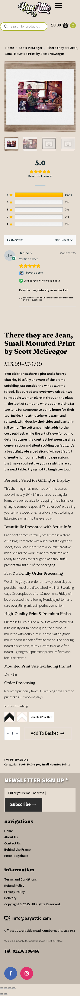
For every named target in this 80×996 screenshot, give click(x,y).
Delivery (10, 898)
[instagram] (26, 973)
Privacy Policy (14, 891)
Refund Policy (14, 885)
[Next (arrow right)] (5, 994)
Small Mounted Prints (55, 765)
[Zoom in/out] (1, 988)
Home (9, 47)
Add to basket (44, 733)
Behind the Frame (17, 849)
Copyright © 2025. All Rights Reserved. (32, 904)
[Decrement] (7, 733)
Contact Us (12, 843)
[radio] (9, 717)
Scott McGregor (30, 47)
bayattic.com (34, 273)
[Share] (10, 988)
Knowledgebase (16, 855)
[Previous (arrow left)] (1, 994)
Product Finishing (16, 706)
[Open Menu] (58, 5)
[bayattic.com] (22, 273)
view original (49, 281)
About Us (11, 837)
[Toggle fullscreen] (5, 988)
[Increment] (17, 733)
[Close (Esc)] (14, 988)
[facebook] (10, 973)
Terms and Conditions (20, 879)
